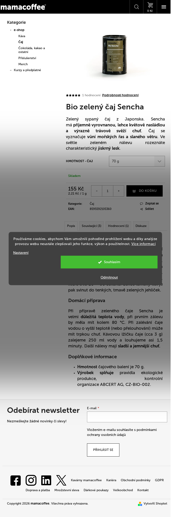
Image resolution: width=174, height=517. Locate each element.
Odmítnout (109, 277)
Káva (21, 36)
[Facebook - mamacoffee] (15, 480)
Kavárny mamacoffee (86, 480)
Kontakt (143, 490)
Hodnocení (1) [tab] (118, 226)
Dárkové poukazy (96, 490)
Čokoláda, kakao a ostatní (31, 50)
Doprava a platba (38, 490)
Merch (23, 64)
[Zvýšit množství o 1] (118, 190)
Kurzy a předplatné (27, 70)
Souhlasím (112, 262)
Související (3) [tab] (91, 226)
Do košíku (148, 191)
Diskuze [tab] (141, 226)
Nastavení (21, 253)
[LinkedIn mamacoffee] (46, 480)
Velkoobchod (123, 490)
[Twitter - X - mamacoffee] (61, 480)
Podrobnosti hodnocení (120, 95)
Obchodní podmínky (135, 480)
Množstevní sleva (66, 490)
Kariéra (111, 480)
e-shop (19, 30)
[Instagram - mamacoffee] (31, 480)
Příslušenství (27, 58)
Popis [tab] (71, 226)
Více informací (143, 244)
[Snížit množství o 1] (96, 190)
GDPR (159, 480)
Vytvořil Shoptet (155, 503)
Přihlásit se (103, 450)
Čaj (20, 42)
